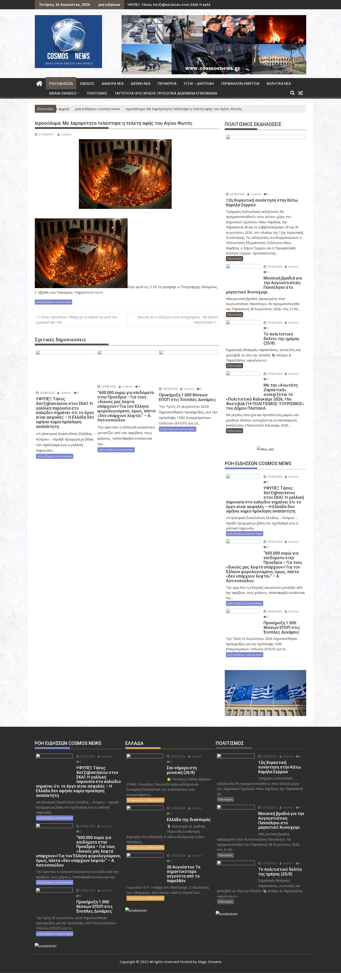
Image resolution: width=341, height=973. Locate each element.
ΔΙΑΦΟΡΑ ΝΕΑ (113, 84)
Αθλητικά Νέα (279, 84)
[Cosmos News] (39, 83)
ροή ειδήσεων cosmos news (53, 302)
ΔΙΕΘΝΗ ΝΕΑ (140, 84)
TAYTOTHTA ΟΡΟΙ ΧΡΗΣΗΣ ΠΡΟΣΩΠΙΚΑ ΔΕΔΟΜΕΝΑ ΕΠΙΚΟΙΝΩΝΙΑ (166, 93)
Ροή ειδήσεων (61, 84)
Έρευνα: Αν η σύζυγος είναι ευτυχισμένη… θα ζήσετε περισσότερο (178, 319)
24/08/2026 (274, 374)
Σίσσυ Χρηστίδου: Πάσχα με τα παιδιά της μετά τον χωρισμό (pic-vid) (76, 319)
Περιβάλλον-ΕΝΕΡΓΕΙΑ (240, 84)
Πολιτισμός (97, 93)
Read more (94, 292)
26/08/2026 (47, 393)
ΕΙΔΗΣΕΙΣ (87, 84)
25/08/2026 (274, 267)
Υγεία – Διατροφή (199, 84)
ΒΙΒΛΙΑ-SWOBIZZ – (64, 93)
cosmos (66, 134)
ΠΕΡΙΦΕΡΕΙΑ (167, 84)
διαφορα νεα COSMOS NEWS (145, 800)
